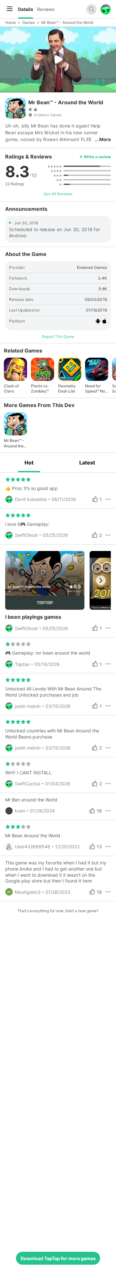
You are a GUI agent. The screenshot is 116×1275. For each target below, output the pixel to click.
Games (28, 22)
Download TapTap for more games (58, 1258)
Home (10, 22)
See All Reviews (58, 193)
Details (25, 9)
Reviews (45, 9)
